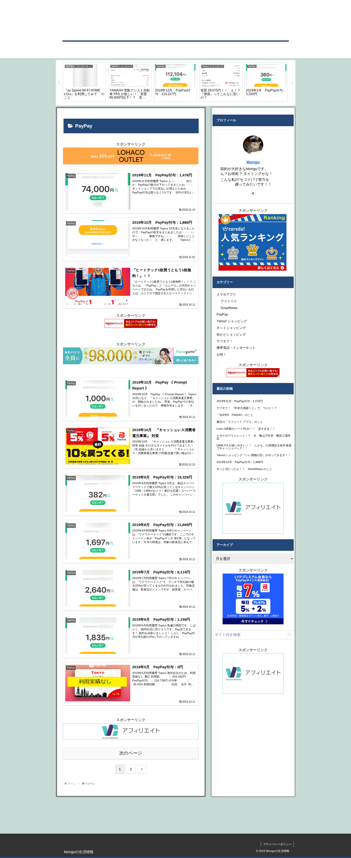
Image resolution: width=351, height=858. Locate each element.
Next (292, 83)
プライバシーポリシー (277, 844)
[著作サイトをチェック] (253, 193)
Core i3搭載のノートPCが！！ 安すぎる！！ (246, 428)
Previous (59, 83)
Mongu (253, 162)
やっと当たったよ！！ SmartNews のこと (244, 469)
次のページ (130, 753)
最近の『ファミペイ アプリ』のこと (240, 421)
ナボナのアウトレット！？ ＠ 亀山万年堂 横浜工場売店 (253, 437)
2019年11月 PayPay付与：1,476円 (241, 401)
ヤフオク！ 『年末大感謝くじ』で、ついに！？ (248, 408)
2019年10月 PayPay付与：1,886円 (241, 462)
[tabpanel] (84, 82)
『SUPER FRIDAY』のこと (235, 415)
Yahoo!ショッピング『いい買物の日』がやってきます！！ (255, 455)
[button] (289, 634)
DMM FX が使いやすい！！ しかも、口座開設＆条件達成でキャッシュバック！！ (254, 447)
